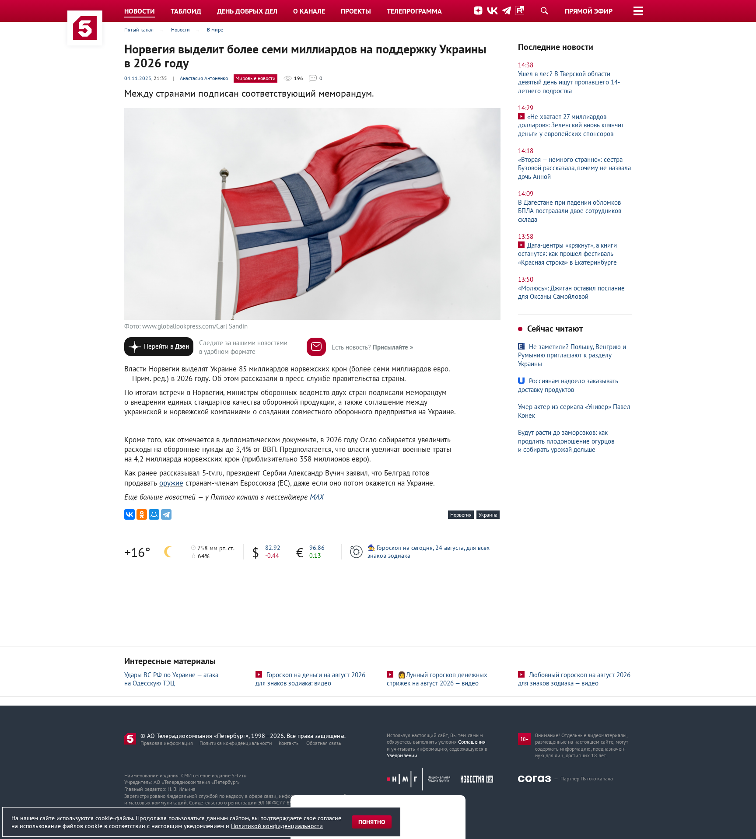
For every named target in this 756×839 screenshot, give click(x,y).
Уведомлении (402, 755)
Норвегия (461, 514)
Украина (488, 514)
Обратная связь (323, 743)
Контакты (289, 743)
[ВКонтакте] (129, 514)
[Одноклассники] (141, 514)
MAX (317, 497)
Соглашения (472, 741)
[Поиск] (544, 10)
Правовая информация (166, 743)
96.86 (317, 548)
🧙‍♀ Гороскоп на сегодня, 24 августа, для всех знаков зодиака (429, 551)
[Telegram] (166, 514)
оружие (171, 483)
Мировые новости (255, 78)
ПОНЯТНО (371, 822)
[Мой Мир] (154, 514)
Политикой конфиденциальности (277, 826)
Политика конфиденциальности (236, 743)
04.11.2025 (137, 78)
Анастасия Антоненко (204, 78)
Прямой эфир (588, 11)
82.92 (272, 548)
